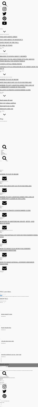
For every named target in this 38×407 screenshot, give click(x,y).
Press (4, 377)
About (0, 377)
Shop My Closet (3, 153)
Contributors (13, 377)
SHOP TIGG (1, 378)
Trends (1, 48)
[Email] (4, 180)
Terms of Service (2, 382)
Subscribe (1, 295)
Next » (3, 47)
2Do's (0, 71)
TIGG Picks (2, 152)
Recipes (1, 245)
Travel (0, 182)
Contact (2, 377)
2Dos (1, 151)
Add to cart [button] (4, 316)
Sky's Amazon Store (9, 377)
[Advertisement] (18, 165)
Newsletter (6, 377)
